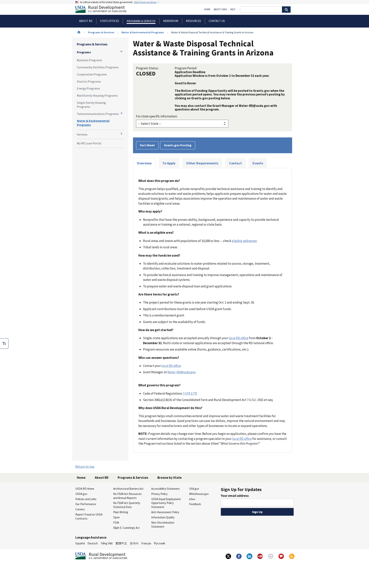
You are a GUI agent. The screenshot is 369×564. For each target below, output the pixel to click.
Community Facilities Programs (98, 67)
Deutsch (92, 543)
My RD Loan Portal (89, 143)
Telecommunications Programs (98, 114)
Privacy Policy (159, 494)
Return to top (84, 466)
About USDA (220, 9)
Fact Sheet (147, 145)
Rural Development (107, 9)
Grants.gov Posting (177, 145)
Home (207, 9)
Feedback (195, 504)
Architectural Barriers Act (128, 488)
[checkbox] (4, 343)
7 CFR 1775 (190, 393)
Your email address (235, 496)
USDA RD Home (84, 488)
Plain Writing (120, 512)
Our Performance (85, 504)
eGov (192, 499)
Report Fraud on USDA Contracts (88, 516)
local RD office (238, 338)
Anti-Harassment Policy (165, 512)
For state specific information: (156, 116)
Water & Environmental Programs (142, 32)
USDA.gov (81, 494)
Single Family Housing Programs (91, 105)
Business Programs (89, 60)
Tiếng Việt (107, 543)
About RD (101, 477)
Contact (235, 163)
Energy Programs (88, 88)
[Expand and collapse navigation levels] (121, 51)
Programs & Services (101, 32)
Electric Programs (89, 81)
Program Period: (186, 68)
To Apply (168, 163)
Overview (144, 163)
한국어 (134, 543)
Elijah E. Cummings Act (126, 528)
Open (116, 517)
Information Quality (163, 517)
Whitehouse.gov (199, 494)
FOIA (116, 522)
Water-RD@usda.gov (181, 372)
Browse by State (169, 477)
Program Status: (147, 68)
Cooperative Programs (92, 74)
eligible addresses (244, 241)
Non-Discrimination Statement (162, 524)
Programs (84, 52)
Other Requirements (202, 163)
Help (232, 9)
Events (258, 163)
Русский (159, 543)
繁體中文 (121, 543)
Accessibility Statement (165, 488)
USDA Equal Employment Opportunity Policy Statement (166, 503)
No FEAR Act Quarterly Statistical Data (126, 505)
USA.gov (194, 488)
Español (80, 543)
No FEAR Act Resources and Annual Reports (127, 496)
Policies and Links (85, 499)
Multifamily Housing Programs (97, 95)
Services (82, 134)
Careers (80, 509)
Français (146, 543)
